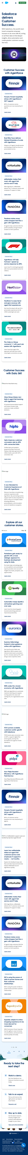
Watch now (12, 1085)
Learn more (7, 112)
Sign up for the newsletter (16, 1125)
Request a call (12, 1104)
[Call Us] (23, 1145)
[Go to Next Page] (24, 1051)
